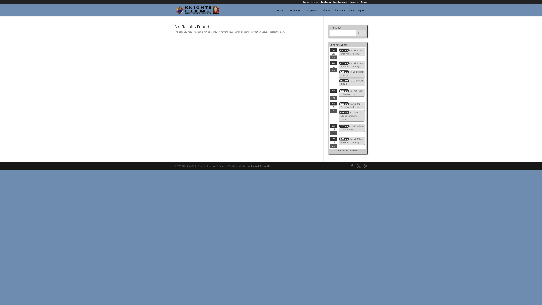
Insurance (354, 2)
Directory (338, 10)
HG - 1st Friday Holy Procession (351, 93)
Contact (364, 2)
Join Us (306, 2)
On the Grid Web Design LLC (257, 166)
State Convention (340, 2)
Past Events (326, 2)
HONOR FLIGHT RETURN (352, 74)
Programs (311, 10)
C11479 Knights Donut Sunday (352, 128)
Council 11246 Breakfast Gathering (351, 52)
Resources (295, 10)
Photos (326, 10)
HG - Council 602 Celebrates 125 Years (350, 116)
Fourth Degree (356, 10)
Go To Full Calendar (347, 150)
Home (280, 10)
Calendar (315, 2)
